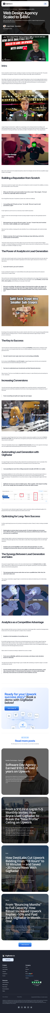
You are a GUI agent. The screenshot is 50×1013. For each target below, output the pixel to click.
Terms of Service (5, 996)
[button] (45, 3)
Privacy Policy (19, 996)
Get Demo (8, 959)
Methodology (5, 984)
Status (3, 991)
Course (3, 975)
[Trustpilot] (31, 1007)
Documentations (5, 988)
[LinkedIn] (19, 1007)
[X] (22, 1007)
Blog (26, 971)
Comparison (4, 973)
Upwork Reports (5, 982)
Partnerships (4, 986)
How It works (4, 967)
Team (27, 967)
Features (4, 971)
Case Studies (6, 9)
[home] (7, 4)
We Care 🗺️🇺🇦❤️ (29, 973)
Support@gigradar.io (29, 975)
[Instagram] (28, 1007)
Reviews (27, 969)
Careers (27, 977)
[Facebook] (25, 1007)
